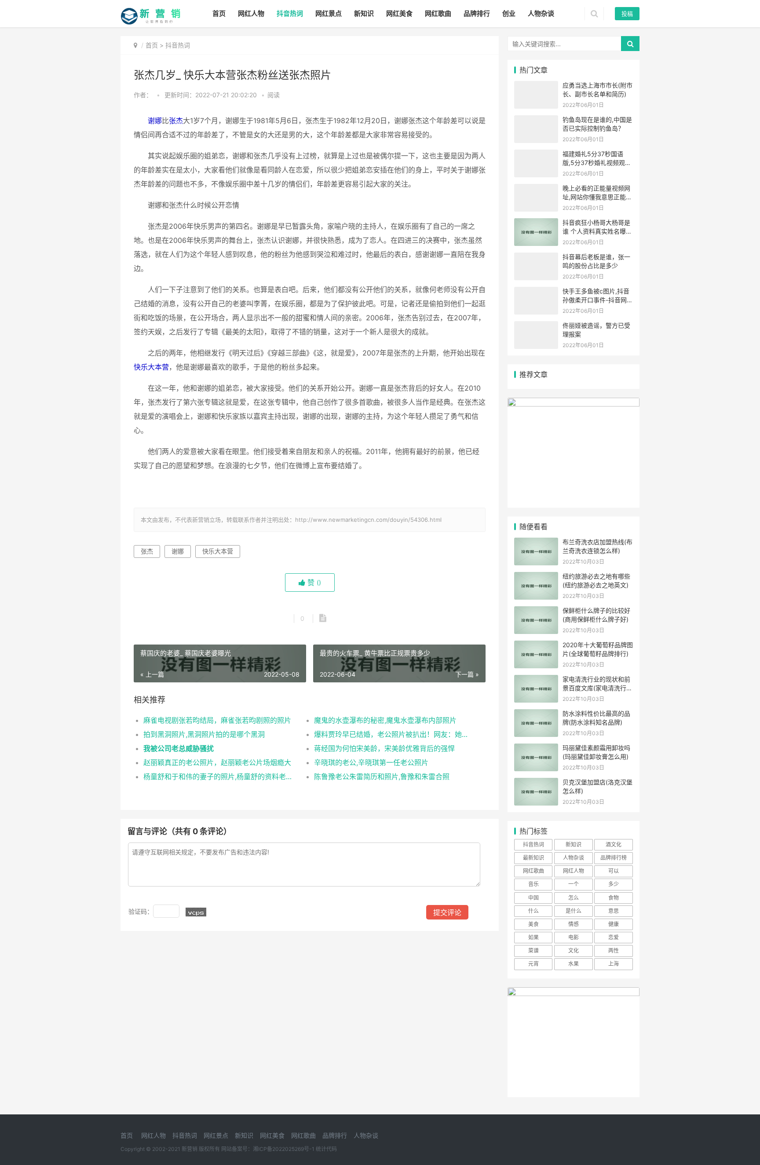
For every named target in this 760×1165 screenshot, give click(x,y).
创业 (508, 13)
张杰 (176, 120)
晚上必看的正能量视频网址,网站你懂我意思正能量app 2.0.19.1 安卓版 (597, 196)
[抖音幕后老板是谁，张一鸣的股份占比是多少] (536, 258)
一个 (573, 884)
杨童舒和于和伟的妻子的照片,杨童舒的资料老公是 (220, 776)
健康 (613, 924)
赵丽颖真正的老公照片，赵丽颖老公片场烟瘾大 (217, 762)
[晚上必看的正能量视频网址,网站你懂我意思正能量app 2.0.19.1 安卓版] (536, 189)
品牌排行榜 (613, 857)
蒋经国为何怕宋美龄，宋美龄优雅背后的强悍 (384, 748)
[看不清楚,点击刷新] (196, 912)
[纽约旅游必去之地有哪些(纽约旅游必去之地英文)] (536, 577)
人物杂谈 (541, 13)
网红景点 (328, 13)
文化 (573, 950)
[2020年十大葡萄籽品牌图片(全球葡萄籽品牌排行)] (536, 646)
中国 (533, 897)
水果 (573, 963)
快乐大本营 (151, 367)
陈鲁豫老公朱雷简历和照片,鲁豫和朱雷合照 (381, 776)
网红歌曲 (438, 13)
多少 (613, 884)
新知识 (364, 13)
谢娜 (155, 120)
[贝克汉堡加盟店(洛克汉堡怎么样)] (536, 783)
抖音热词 (290, 13)
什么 (533, 911)
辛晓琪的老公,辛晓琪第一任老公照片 (371, 762)
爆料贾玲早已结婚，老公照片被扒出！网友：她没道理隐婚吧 (391, 734)
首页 (219, 13)
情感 (573, 924)
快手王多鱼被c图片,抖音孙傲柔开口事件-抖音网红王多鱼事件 (598, 299)
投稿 (627, 13)
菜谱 (533, 950)
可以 (613, 871)
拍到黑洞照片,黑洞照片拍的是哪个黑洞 (204, 734)
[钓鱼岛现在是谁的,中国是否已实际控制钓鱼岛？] (536, 121)
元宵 (533, 963)
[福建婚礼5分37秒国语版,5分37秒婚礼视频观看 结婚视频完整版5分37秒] (536, 155)
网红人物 (251, 13)
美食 (533, 924)
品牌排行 (477, 13)
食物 (613, 897)
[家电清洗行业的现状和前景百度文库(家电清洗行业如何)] (536, 680)
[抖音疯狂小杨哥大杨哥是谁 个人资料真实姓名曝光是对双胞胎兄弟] (536, 223)
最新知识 (533, 857)
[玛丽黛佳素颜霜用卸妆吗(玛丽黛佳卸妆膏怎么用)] (536, 749)
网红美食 (399, 13)
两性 (613, 950)
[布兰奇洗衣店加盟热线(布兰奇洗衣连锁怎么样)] (536, 543)
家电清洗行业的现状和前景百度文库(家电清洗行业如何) (597, 687)
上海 (613, 963)
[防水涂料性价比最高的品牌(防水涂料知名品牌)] (536, 714)
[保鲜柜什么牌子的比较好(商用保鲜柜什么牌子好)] (536, 611)
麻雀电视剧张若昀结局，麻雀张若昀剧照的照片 (217, 720)
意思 (613, 911)
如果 (533, 937)
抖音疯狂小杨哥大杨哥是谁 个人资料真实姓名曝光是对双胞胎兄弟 (597, 231)
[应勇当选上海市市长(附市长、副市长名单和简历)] (536, 86)
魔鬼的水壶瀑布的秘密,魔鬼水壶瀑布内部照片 (385, 720)
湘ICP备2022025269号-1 (283, 1149)
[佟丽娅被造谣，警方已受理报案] (536, 326)
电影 (573, 937)
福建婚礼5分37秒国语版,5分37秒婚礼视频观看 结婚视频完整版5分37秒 (597, 162)
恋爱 (613, 937)
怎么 (573, 897)
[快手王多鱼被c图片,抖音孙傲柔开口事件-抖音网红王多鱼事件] (536, 292)
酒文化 (613, 844)
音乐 (533, 884)
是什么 (573, 911)
